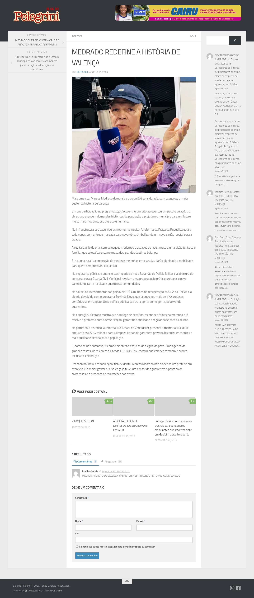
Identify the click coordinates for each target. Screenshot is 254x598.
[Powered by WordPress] (26, 591)
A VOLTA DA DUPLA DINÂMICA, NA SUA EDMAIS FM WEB (130, 425)
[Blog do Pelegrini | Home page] (36, 15)
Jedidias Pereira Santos (227, 191)
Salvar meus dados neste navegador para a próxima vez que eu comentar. (117, 546)
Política (77, 36)
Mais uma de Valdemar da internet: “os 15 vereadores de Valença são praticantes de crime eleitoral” (228, 159)
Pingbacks (113, 461)
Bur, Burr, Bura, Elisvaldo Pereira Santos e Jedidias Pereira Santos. (228, 241)
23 (110, 401)
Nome (79, 521)
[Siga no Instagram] (232, 588)
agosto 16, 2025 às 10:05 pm (116, 471)
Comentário (82, 497)
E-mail (140, 521)
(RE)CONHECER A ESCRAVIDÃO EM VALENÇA (226, 200)
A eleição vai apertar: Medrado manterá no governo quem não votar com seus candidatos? (227, 308)
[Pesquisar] (235, 40)
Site (77, 533)
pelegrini (82, 72)
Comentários (86, 461)
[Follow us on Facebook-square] (238, 588)
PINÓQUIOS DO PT (83, 421)
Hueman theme (54, 590)
